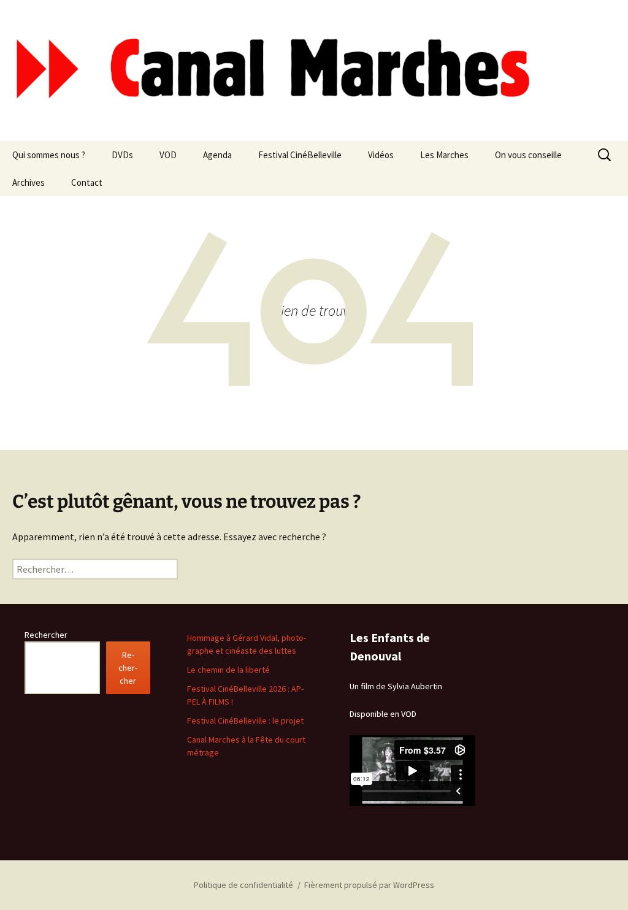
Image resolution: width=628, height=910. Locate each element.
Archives (28, 182)
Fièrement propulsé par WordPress (369, 884)
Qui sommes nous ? (48, 155)
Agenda (217, 155)
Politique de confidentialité (243, 884)
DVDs (122, 155)
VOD (168, 155)
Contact (86, 182)
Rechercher (46, 634)
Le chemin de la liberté (228, 669)
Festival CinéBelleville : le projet (245, 720)
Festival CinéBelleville (300, 155)
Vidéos (381, 155)
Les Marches (444, 155)
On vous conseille (528, 155)
